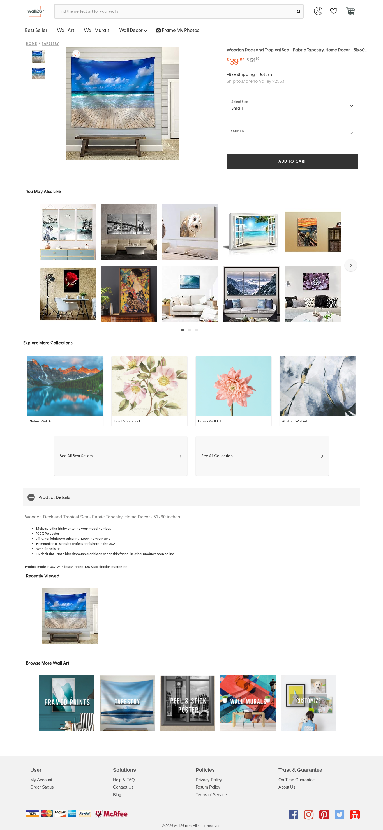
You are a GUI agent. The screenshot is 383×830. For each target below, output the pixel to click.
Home (31, 43)
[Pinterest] (325, 815)
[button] (351, 265)
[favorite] (333, 11)
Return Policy (208, 787)
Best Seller (36, 30)
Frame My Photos (180, 30)
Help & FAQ (124, 779)
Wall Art (65, 30)
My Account (41, 779)
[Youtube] (355, 815)
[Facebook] (294, 815)
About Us (287, 787)
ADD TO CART (292, 161)
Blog (117, 794)
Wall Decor (131, 30)
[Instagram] (309, 815)
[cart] (350, 12)
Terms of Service (211, 794)
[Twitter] (340, 815)
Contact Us (123, 787)
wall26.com (183, 826)
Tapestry (50, 43)
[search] (298, 11)
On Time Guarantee (296, 779)
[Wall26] (33, 11)
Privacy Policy (209, 779)
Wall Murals (97, 30)
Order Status (42, 787)
